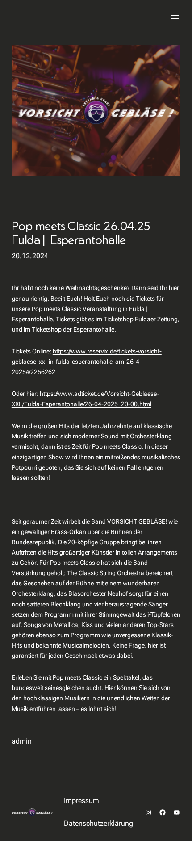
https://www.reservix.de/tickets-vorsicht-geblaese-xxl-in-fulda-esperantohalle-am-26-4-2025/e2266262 (87, 362)
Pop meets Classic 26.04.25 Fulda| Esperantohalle (81, 233)
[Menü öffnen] (175, 17)
